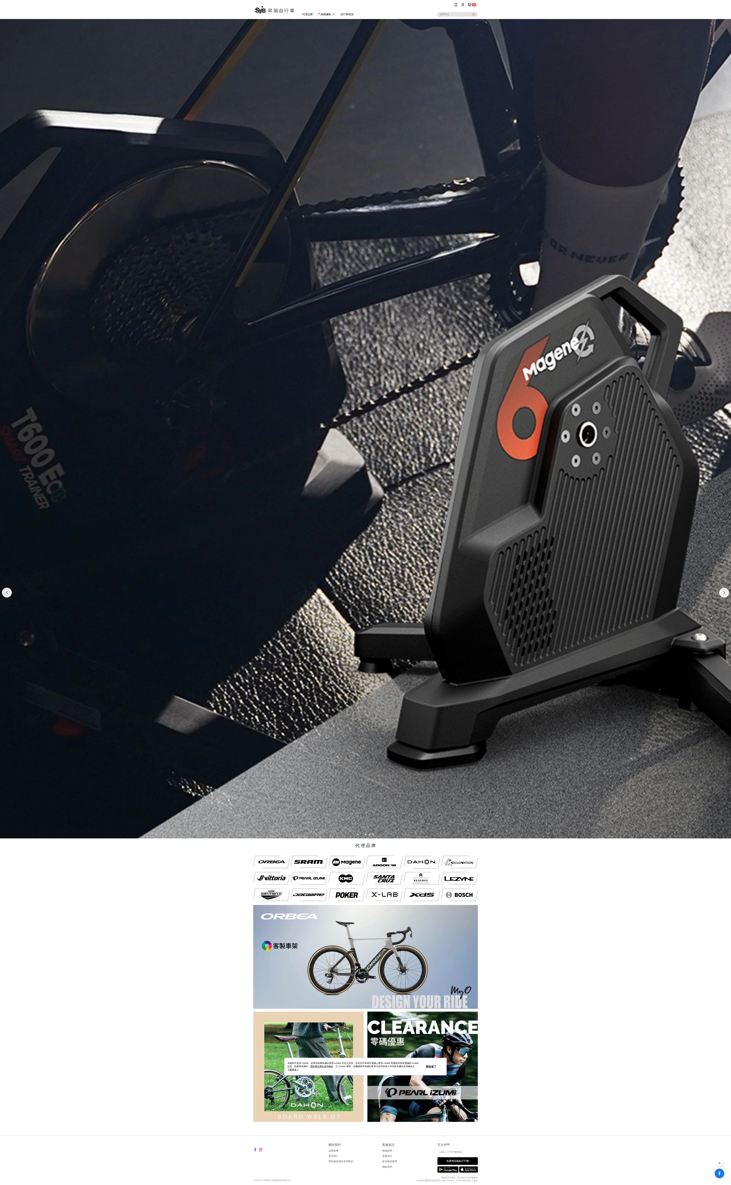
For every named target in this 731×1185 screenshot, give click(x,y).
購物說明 (387, 1150)
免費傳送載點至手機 (457, 1161)
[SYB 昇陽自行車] (274, 10)
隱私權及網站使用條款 (341, 1161)
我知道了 (431, 1066)
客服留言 (387, 1156)
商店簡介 (333, 1156)
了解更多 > (292, 1069)
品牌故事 (333, 1150)
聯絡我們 (387, 1166)
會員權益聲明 (389, 1161)
